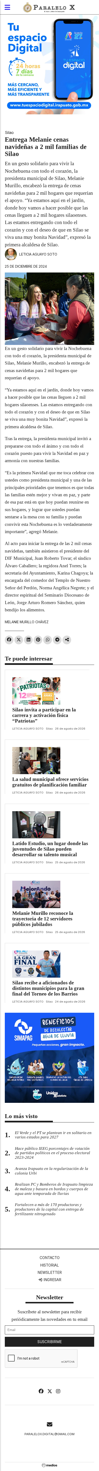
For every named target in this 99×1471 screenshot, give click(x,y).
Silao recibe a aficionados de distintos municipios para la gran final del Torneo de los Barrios (48, 988)
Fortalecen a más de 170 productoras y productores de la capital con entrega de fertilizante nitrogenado (49, 1209)
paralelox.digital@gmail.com (49, 1434)
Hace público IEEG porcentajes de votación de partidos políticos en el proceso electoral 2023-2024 (52, 1153)
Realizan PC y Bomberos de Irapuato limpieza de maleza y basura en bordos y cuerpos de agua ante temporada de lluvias (54, 1189)
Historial (49, 1265)
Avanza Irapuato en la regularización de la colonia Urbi (51, 1170)
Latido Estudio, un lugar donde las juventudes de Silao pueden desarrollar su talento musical (50, 849)
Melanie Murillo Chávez (27, 622)
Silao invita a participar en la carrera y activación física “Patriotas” (44, 715)
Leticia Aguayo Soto (38, 254)
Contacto (50, 1257)
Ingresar (52, 1279)
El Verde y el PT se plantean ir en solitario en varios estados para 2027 (53, 1135)
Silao (9, 132)
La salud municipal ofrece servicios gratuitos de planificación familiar (50, 782)
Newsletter (49, 1272)
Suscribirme (49, 1341)
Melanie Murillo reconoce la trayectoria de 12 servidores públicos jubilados (42, 918)
